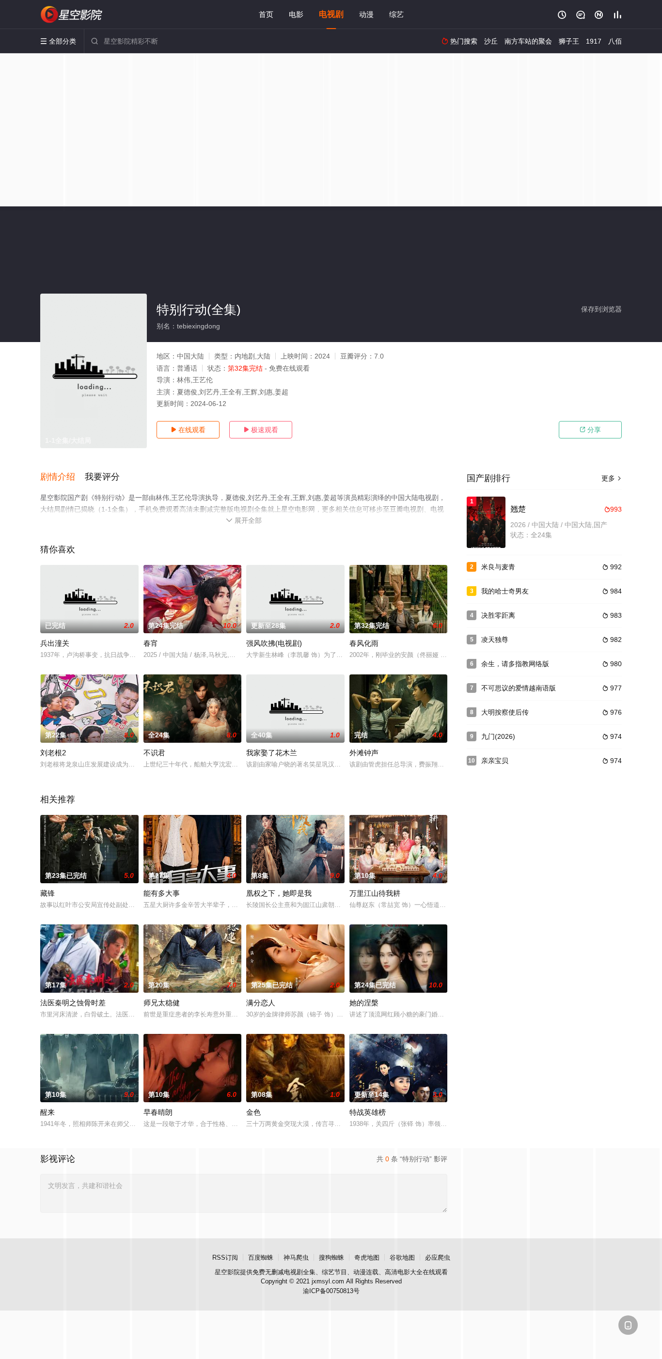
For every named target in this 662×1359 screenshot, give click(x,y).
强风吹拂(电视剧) (274, 643)
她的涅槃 (363, 1003)
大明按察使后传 (505, 712)
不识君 (154, 753)
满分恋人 (260, 1003)
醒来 (47, 1112)
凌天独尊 (494, 639)
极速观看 (260, 430)
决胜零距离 (498, 615)
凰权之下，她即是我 (279, 893)
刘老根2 (53, 753)
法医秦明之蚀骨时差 (73, 1003)
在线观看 (188, 430)
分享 (590, 430)
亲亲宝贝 (494, 761)
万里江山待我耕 (374, 893)
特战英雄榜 (367, 1112)
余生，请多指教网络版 (515, 664)
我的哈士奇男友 (505, 591)
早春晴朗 (158, 1112)
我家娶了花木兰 (271, 753)
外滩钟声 (363, 753)
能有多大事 (161, 893)
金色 (253, 1112)
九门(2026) (498, 736)
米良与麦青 (498, 567)
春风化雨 (363, 643)
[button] (62, 477)
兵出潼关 (54, 643)
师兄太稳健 (161, 1003)
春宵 (150, 643)
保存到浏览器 (601, 309)
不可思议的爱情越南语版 (518, 688)
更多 (611, 478)
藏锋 (47, 893)
